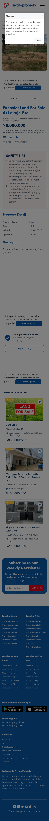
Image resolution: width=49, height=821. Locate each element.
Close (38, 40)
